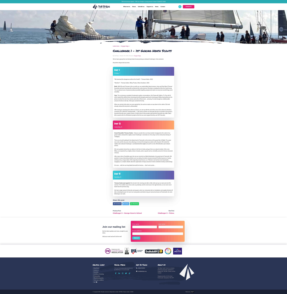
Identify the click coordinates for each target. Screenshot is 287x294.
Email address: (137, 231)
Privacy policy (96, 276)
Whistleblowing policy (98, 278)
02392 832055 (141, 268)
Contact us (96, 270)
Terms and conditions (98, 280)
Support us (150, 6)
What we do (126, 6)
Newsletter (96, 272)
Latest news (116, 46)
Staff (94, 282)
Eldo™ (192, 291)
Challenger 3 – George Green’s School (127, 213)
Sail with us (141, 6)
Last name (161, 224)
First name (135, 224)
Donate (189, 6)
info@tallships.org (142, 271)
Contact (163, 6)
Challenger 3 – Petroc (166, 213)
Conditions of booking (98, 274)
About (134, 6)
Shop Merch (96, 268)
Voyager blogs (125, 46)
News (156, 6)
